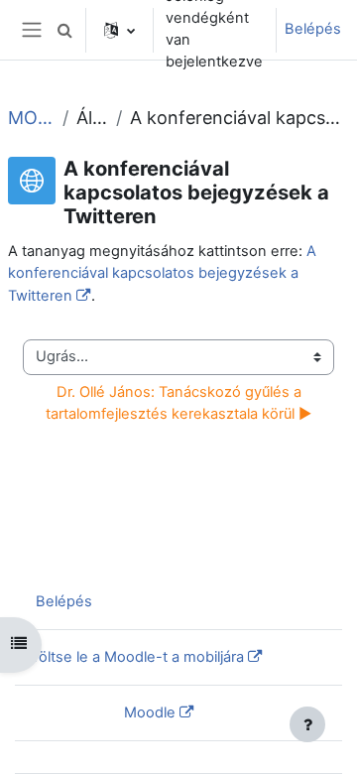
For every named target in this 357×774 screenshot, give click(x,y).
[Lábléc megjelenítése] (307, 724)
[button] (64, 30)
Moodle (150, 712)
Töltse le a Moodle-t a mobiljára (137, 657)
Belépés (313, 29)
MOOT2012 (31, 117)
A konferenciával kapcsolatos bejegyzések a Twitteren (162, 273)
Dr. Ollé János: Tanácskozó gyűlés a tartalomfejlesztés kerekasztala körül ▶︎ (178, 403)
